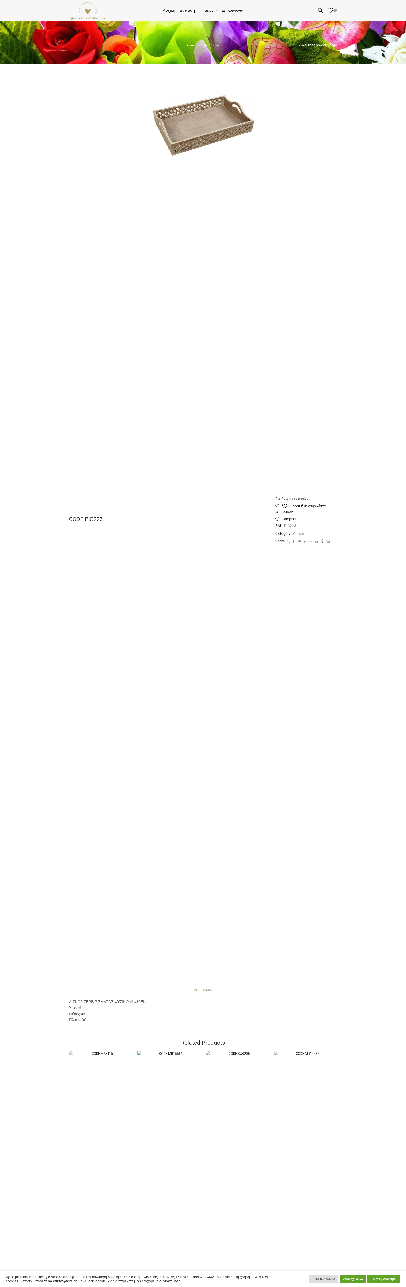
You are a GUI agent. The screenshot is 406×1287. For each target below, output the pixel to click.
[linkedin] (316, 541)
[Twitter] (288, 541)
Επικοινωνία (232, 10)
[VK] (299, 541)
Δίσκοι (215, 45)
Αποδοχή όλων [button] (353, 1279)
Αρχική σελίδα (197, 45)
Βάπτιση (187, 10)
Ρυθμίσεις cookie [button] (323, 1279)
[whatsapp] (322, 541)
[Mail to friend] (310, 541)
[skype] (327, 541)
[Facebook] (294, 541)
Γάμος (208, 10)
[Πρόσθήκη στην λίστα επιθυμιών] (124, 1061)
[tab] (203, 990)
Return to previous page (319, 45)
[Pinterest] (305, 541)
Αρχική (169, 10)
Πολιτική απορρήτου (383, 1279)
